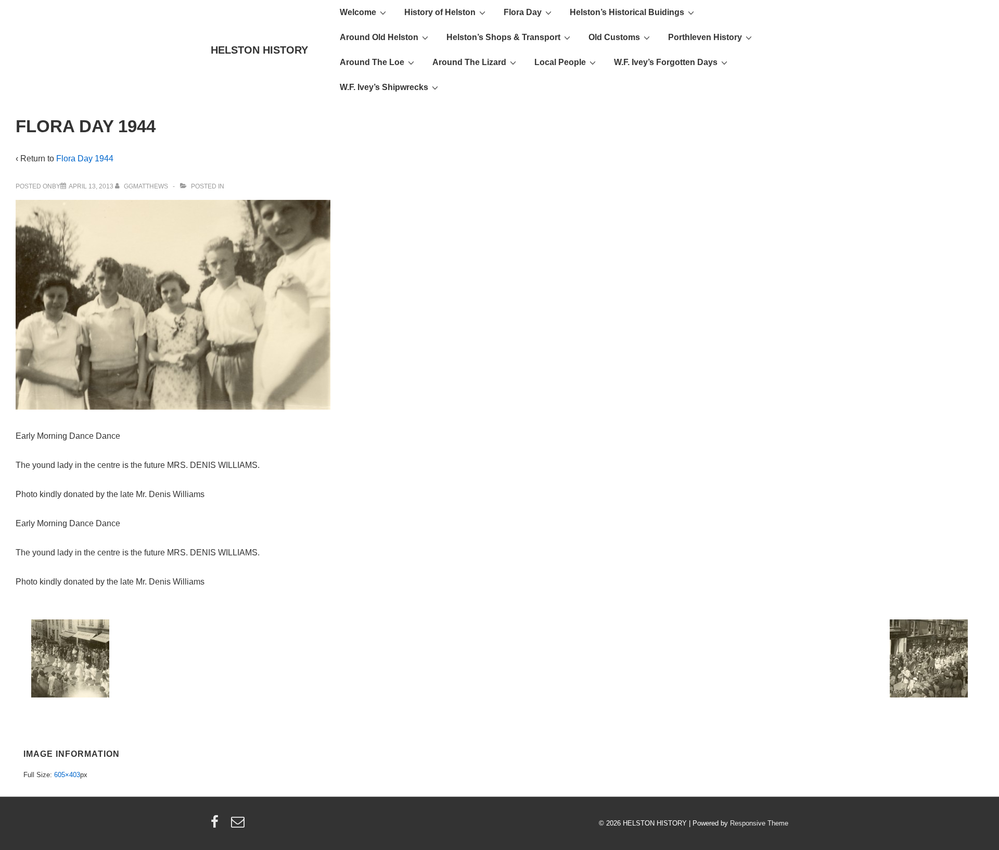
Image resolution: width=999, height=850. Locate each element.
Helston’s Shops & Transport (503, 37)
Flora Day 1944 (84, 158)
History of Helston (440, 12)
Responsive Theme (759, 823)
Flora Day (523, 12)
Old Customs (614, 37)
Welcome (358, 12)
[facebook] (217, 825)
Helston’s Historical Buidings (627, 12)
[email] (239, 825)
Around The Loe (372, 62)
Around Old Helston (379, 37)
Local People (560, 62)
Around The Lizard (469, 62)
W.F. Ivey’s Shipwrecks (384, 87)
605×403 (67, 775)
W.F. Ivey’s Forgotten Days (666, 62)
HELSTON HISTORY (259, 50)
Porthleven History (705, 37)
